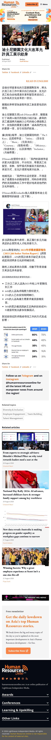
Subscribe (32, 4)
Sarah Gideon (7, 543)
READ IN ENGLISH (37, 81)
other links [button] (10, 718)
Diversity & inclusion (13, 409)
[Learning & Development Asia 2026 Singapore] (25, 15)
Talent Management (13, 418)
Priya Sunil (6, 581)
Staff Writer (24, 61)
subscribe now (19, 651)
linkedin (25, 72)
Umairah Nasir (8, 466)
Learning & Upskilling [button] (18, 710)
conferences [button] (11, 703)
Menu (45, 4)
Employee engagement (14, 414)
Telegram (27, 375)
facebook (15, 72)
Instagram (12, 379)
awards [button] (7, 695)
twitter (5, 72)
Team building (34, 414)
